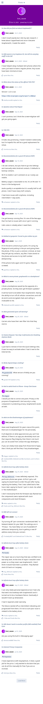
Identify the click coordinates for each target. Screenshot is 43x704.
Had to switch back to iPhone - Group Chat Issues (20, 386)
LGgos (6, 396)
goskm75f (8, 373)
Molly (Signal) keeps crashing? (14, 363)
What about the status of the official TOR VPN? (19, 82)
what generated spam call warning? (16, 312)
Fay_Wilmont (9, 477)
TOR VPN (6, 130)
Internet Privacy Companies (13, 647)
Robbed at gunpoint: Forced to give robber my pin (20, 236)
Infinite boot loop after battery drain (16, 467)
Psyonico (7, 657)
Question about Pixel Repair (13, 107)
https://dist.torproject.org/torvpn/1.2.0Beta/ (19, 96)
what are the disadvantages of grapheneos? (18, 417)
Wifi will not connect (10, 512)
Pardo (6, 553)
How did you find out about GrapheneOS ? (18, 28)
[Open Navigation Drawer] (2, 2)
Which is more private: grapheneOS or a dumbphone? (21, 276)
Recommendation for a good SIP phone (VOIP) (19, 156)
